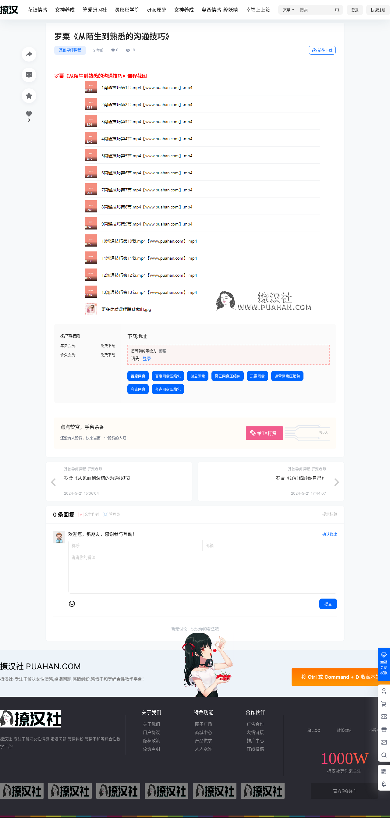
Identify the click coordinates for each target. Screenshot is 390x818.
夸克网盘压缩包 (168, 389)
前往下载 (325, 50)
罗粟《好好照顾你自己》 (301, 478)
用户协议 (151, 732)
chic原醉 (156, 10)
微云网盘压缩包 (227, 376)
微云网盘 (197, 376)
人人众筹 (203, 748)
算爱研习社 (95, 10)
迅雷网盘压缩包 (287, 376)
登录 (355, 10)
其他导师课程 (70, 50)
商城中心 (203, 732)
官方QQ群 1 (344, 790)
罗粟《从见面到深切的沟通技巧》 (98, 478)
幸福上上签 (258, 10)
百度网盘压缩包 (168, 376)
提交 (328, 604)
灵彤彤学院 (127, 10)
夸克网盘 (138, 389)
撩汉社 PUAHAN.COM (40, 666)
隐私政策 (151, 740)
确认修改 (329, 534)
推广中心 (255, 740)
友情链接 (255, 732)
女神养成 (65, 10)
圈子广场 (203, 724)
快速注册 (378, 10)
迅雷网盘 (257, 376)
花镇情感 (37, 10)
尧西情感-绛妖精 (220, 10)
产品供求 (203, 740)
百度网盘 (138, 376)
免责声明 (151, 748)
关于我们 (151, 724)
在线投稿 (255, 748)
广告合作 (255, 724)
